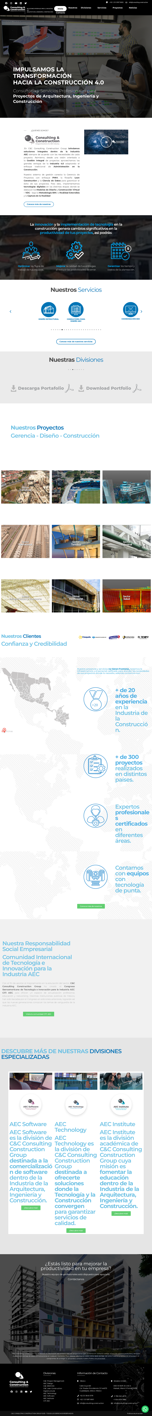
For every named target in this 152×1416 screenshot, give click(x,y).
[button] (106, 142)
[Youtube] (16, 3)
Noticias (133, 8)
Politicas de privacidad (134, 1413)
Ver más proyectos (25, 490)
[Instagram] (11, 3)
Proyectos (118, 8)
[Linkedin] (21, 3)
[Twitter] (26, 3)
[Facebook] (6, 3)
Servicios (101, 8)
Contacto (60, 13)
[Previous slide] (11, 311)
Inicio (60, 9)
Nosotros (72, 8)
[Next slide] (141, 311)
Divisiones (86, 8)
